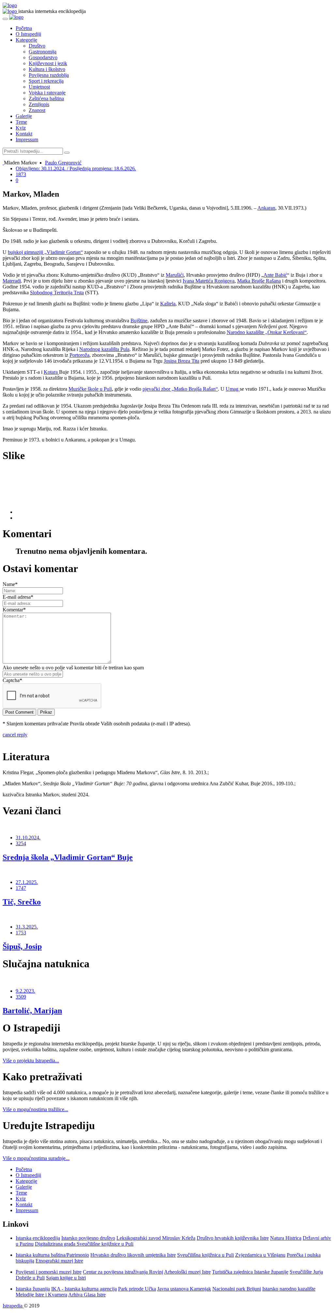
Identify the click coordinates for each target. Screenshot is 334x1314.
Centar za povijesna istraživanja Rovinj (123, 1272)
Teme (21, 122)
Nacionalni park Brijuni (236, 1289)
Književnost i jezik (48, 63)
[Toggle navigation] (5, 19)
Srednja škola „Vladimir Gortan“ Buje (68, 857)
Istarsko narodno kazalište (288, 1289)
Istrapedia (13, 1305)
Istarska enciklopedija (38, 1238)
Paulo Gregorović (63, 162)
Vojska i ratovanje (47, 92)
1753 (21, 932)
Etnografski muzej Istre (59, 1261)
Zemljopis (39, 104)
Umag (233, 389)
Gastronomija (42, 51)
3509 (21, 996)
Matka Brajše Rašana (259, 281)
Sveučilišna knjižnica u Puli (205, 1255)
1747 (21, 888)
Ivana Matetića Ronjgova (209, 281)
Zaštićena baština (46, 98)
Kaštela (167, 303)
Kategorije (26, 40)
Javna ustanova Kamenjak (184, 1289)
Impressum (27, 139)
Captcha (12, 680)
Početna (24, 28)
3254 (21, 843)
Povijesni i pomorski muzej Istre (49, 1272)
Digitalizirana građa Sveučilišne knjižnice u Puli (84, 1244)
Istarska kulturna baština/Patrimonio (52, 1255)
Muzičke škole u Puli (90, 389)
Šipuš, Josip (22, 946)
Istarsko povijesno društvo (88, 1238)
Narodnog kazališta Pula (104, 349)
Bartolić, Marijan (32, 1010)
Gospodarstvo (43, 57)
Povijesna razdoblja (49, 75)
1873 (21, 174)
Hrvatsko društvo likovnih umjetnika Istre (133, 1255)
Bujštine (138, 320)
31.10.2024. (28, 837)
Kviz (21, 128)
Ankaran (266, 208)
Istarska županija (33, 1289)
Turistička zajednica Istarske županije (250, 1272)
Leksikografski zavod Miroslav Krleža (155, 1238)
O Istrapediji (28, 34)
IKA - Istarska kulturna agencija (84, 1289)
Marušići (175, 275)
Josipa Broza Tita (181, 361)
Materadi (12, 281)
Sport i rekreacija (46, 81)
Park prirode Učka (137, 1289)
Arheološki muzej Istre (187, 1272)
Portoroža (79, 355)
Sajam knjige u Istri (66, 1277)
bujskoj (16, 252)
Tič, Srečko (22, 902)
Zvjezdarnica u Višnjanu (260, 1255)
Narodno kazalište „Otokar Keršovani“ (267, 332)
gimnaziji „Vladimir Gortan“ (53, 252)
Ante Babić (275, 275)
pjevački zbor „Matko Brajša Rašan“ (180, 389)
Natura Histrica (285, 1238)
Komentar (14, 609)
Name (10, 584)
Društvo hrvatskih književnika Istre (233, 1238)
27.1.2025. (27, 882)
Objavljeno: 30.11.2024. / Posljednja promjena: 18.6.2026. (76, 168)
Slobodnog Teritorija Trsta (57, 292)
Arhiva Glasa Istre (87, 1294)
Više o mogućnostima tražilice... (35, 1109)
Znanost (37, 110)
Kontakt (24, 133)
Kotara (51, 372)
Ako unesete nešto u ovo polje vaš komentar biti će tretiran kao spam (73, 667)
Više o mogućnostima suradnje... (36, 1158)
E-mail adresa (18, 597)
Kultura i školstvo (47, 69)
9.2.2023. (25, 991)
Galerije (24, 116)
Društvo (37, 46)
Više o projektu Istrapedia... (31, 1060)
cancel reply (15, 734)
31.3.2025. (27, 927)
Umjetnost (39, 87)
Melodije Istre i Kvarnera (41, 1294)
